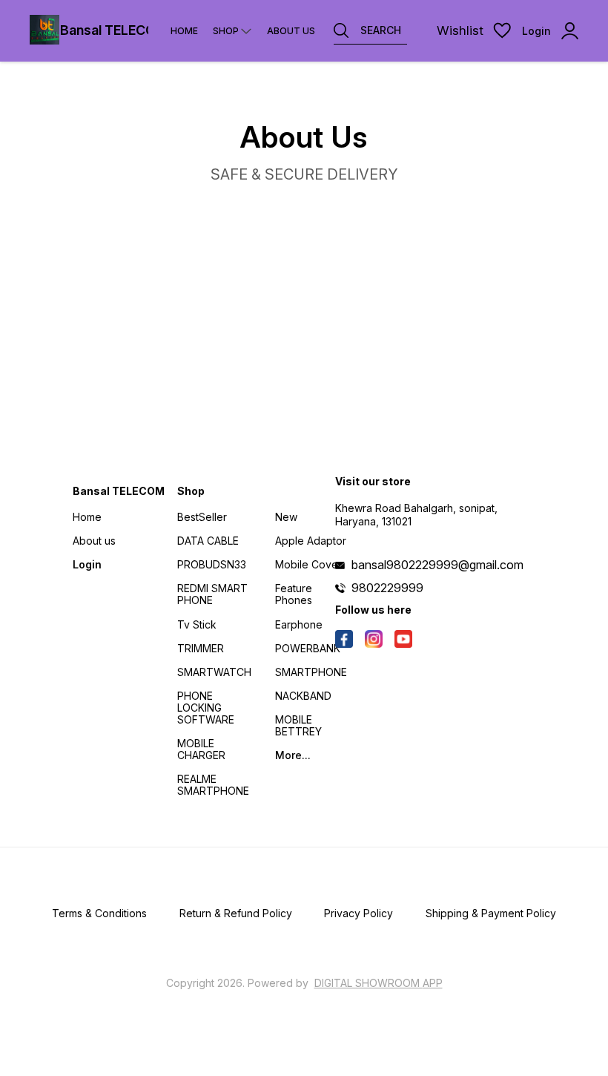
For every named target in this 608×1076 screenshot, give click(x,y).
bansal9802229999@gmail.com (437, 564)
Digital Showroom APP (378, 983)
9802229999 (387, 587)
